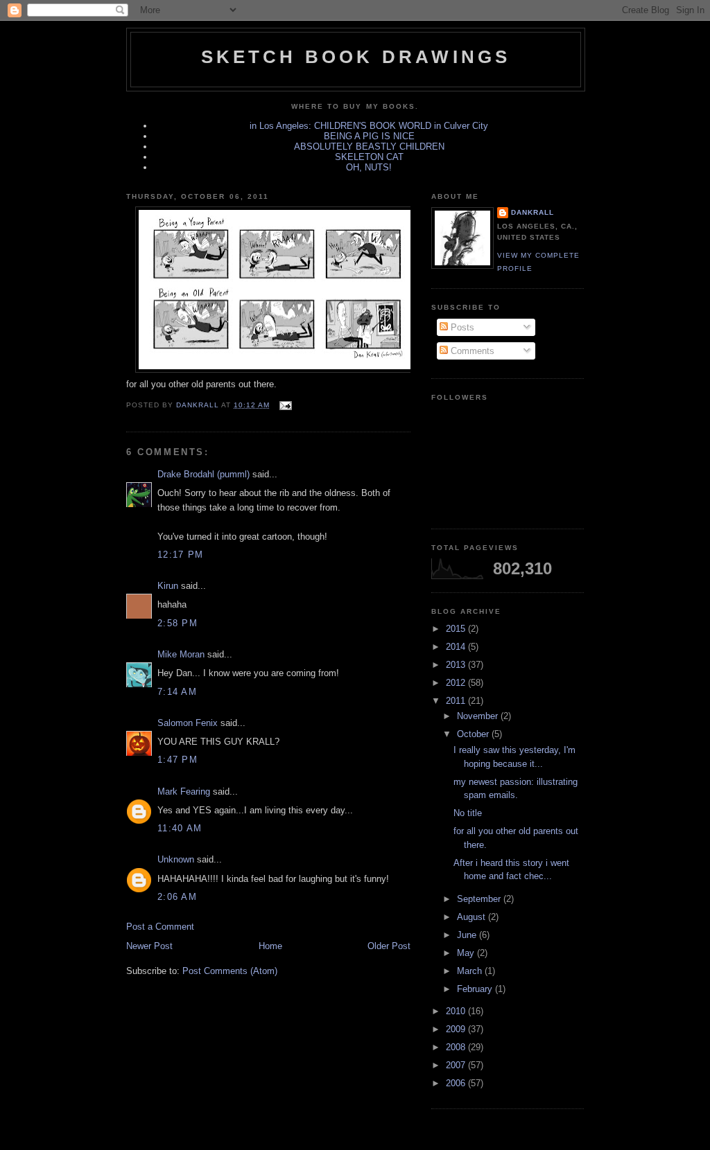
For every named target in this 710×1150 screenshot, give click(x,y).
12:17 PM (180, 554)
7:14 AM (177, 692)
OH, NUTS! (369, 167)
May (467, 953)
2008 (457, 1047)
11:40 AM (179, 828)
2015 (457, 628)
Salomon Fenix (187, 723)
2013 (457, 665)
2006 (457, 1083)
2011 (457, 701)
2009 (457, 1029)
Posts (461, 327)
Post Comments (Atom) (229, 971)
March (471, 971)
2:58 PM (177, 623)
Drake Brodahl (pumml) (203, 474)
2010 (457, 1011)
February (476, 989)
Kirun (167, 586)
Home (270, 946)
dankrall (532, 212)
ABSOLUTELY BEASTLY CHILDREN (369, 146)
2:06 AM (177, 897)
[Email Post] (284, 405)
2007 (457, 1065)
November (479, 716)
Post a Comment (160, 926)
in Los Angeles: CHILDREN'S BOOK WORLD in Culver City (369, 126)
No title (467, 813)
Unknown (175, 859)
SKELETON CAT (369, 157)
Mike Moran (181, 654)
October (474, 734)
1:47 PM (177, 759)
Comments (471, 351)
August (472, 917)
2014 (457, 647)
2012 (457, 683)
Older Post (388, 946)
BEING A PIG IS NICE (369, 136)
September (480, 899)
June (468, 935)
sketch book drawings (356, 56)
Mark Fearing (183, 791)
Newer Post (149, 946)
